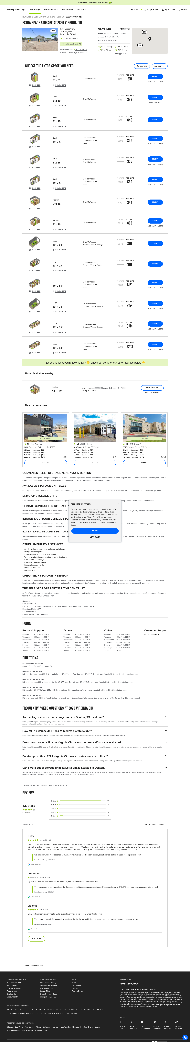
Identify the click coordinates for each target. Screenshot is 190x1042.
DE (32, 1010)
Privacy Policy (77, 991)
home (25, 17)
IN (57, 1010)
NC (28, 1013)
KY (65, 1010)
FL (40, 1010)
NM (20, 1013)
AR (12, 1010)
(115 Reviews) (72, 39)
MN (88, 1010)
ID (51, 1010)
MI (85, 1010)
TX (60, 1013)
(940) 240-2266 (42, 614)
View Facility (152, 388)
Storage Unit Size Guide (49, 997)
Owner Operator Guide (48, 994)
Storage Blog (45, 991)
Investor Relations (14, 988)
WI (76, 1013)
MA (81, 1010)
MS (93, 1010)
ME (72, 1010)
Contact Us (11, 994)
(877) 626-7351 (153, 634)
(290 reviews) (36, 444)
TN (56, 1013)
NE (101, 1010)
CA (20, 1010)
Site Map (75, 988)
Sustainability (12, 997)
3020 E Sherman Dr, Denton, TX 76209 (110, 388)
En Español (76, 985)
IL (54, 1010)
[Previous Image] (25, 38)
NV (8, 1013)
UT (64, 1013)
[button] (95, 376)
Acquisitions (12, 985)
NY (24, 1013)
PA (45, 1013)
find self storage (38, 17)
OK (37, 1013)
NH (12, 1013)
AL (8, 1010)
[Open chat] (185, 1037)
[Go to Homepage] (16, 9)
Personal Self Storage (48, 985)
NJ (16, 1013)
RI (49, 1013)
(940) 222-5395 (81, 53)
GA (44, 1010)
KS (61, 1010)
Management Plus (14, 982)
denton (60, 17)
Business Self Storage (48, 982)
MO (97, 1010)
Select (155, 76)
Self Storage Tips (46, 988)
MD (77, 1010)
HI (48, 1010)
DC (36, 1010)
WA (72, 1013)
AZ (16, 1010)
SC (52, 1013)
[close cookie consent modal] (118, 503)
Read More (36, 939)
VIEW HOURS (125, 29)
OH (33, 1013)
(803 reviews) (86, 444)
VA (68, 1013)
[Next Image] (55, 38)
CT (28, 1010)
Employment (12, 991)
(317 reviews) (135, 444)
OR (41, 1013)
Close (95, 531)
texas (52, 17)
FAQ (74, 982)
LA (69, 1010)
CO (24, 1010)
